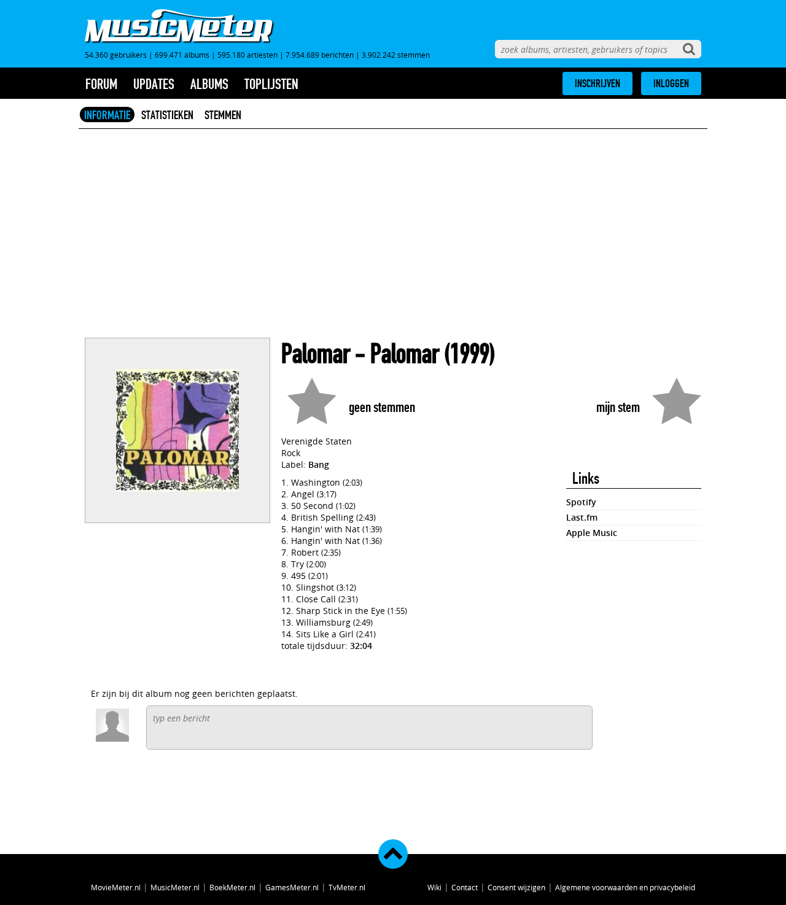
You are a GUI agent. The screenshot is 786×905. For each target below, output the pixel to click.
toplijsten (271, 84)
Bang (318, 464)
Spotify (581, 502)
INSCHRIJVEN (597, 83)
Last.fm (581, 517)
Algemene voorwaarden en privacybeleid (625, 887)
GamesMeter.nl (292, 887)
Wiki (434, 887)
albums (209, 84)
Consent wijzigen (516, 887)
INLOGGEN (671, 83)
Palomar (315, 354)
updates (153, 84)
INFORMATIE (107, 114)
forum (101, 84)
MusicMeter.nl (175, 887)
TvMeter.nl (347, 887)
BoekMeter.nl (232, 887)
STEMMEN (222, 114)
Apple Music (591, 532)
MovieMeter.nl (116, 887)
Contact (464, 887)
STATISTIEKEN (167, 114)
